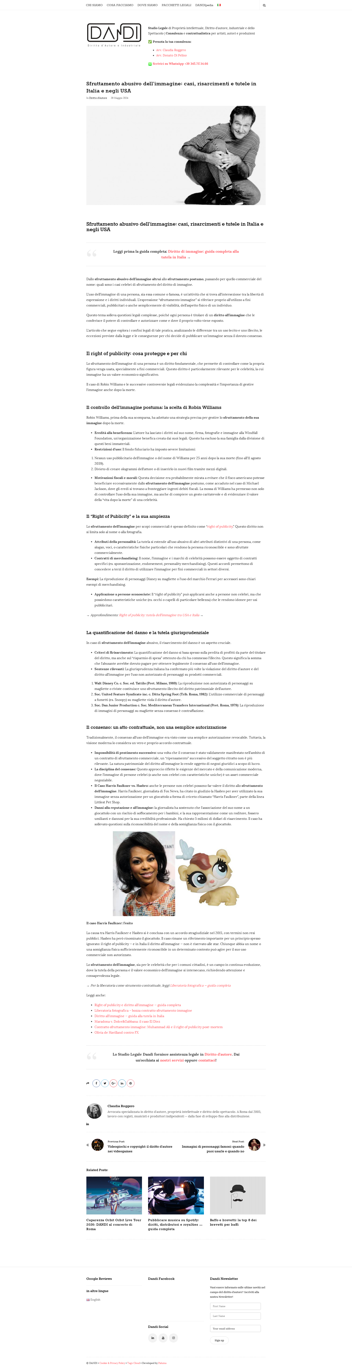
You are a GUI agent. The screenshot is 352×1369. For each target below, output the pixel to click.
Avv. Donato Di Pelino (171, 55)
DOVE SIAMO (148, 5)
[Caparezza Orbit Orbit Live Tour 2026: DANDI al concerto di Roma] (114, 1195)
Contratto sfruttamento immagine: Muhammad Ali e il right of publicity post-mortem (159, 1027)
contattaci (207, 1060)
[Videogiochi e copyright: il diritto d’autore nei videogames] (97, 1145)
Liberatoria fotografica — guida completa (200, 985)
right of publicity (220, 526)
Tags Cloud (133, 1363)
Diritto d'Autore (98, 98)
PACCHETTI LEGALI (176, 5)
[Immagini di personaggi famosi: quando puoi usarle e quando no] (254, 1145)
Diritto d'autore (218, 1054)
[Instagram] (173, 1338)
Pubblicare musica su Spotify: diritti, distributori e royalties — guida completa (175, 1224)
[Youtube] (163, 1338)
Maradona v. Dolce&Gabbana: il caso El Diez (127, 1021)
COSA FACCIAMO (120, 5)
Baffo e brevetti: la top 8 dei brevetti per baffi (233, 1222)
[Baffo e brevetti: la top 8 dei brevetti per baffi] (238, 1195)
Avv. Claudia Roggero (171, 50)
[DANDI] (114, 34)
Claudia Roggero (121, 1106)
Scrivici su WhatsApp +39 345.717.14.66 (180, 64)
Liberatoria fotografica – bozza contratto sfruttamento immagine (143, 1010)
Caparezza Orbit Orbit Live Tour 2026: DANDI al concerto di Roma (113, 1224)
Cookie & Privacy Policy (112, 1363)
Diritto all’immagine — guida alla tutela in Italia (129, 1016)
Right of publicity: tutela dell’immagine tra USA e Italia (159, 615)
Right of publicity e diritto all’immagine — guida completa (138, 1005)
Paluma (162, 1363)
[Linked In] (152, 1338)
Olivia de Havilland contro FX (117, 1032)
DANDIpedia (204, 5)
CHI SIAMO (94, 5)
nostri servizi (172, 1060)
